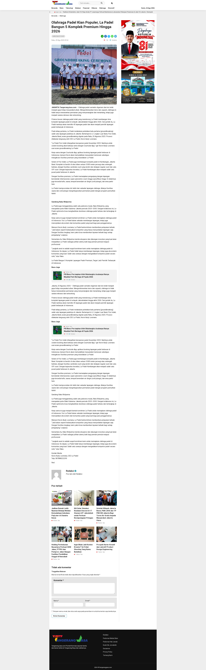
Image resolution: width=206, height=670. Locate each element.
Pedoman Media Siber (110, 638)
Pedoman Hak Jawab (110, 642)
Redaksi (105, 635)
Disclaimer (106, 648)
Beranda (55, 8)
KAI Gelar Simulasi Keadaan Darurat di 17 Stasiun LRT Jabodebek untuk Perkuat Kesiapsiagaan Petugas (83, 513)
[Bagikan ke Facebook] (105, 36)
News (62, 8)
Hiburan (94, 8)
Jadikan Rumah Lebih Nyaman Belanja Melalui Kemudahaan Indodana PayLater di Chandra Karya (61, 513)
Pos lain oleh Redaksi (74, 474)
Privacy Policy (107, 652)
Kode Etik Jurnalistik (110, 645)
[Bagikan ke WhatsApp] (112, 36)
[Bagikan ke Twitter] (109, 36)
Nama (56, 601)
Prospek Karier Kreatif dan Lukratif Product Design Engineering (105, 547)
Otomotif (111, 8)
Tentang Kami (107, 655)
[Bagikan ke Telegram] (115, 36)
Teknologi (69, 8)
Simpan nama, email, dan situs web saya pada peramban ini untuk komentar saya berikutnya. (84, 611)
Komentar (59, 580)
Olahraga (102, 8)
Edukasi (78, 8)
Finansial (86, 8)
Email (87, 601)
